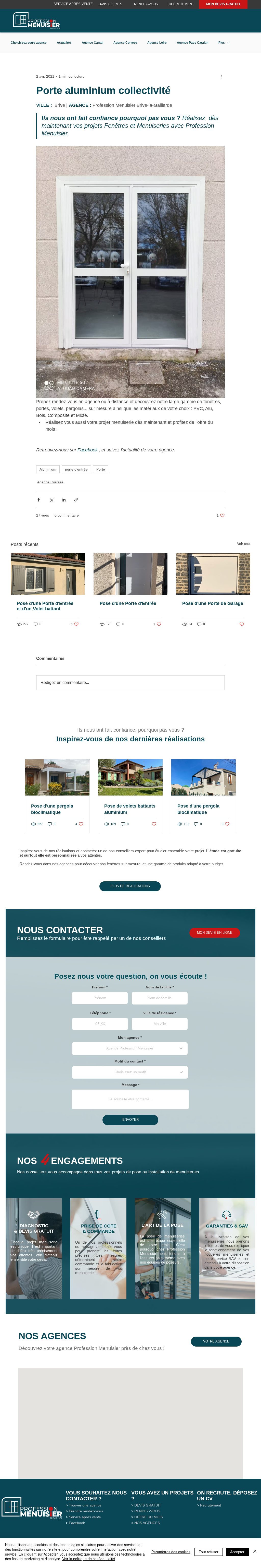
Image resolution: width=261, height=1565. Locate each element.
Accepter (237, 1551)
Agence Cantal (92, 42)
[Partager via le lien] (76, 499)
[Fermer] (255, 1551)
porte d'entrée (76, 469)
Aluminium (48, 469)
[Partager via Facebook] (38, 499)
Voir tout (243, 544)
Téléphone (99, 1013)
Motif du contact (128, 1061)
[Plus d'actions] (222, 76)
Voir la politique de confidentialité (88, 1558)
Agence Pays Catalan (192, 42)
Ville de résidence (158, 1013)
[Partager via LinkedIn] (63, 499)
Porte (100, 469)
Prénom (98, 987)
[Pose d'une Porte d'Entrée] (131, 574)
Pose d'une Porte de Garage (212, 603)
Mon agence (128, 1037)
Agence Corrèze (125, 42)
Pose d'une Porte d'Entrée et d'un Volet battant (45, 606)
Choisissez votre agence (29, 42)
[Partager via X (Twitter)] (51, 499)
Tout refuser (208, 1551)
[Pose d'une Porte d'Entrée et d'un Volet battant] (48, 574)
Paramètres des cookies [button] (170, 1551)
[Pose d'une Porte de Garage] (213, 574)
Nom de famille (159, 987)
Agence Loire (157, 42)
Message (129, 1085)
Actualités (64, 42)
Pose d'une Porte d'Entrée (128, 603)
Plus (221, 42)
